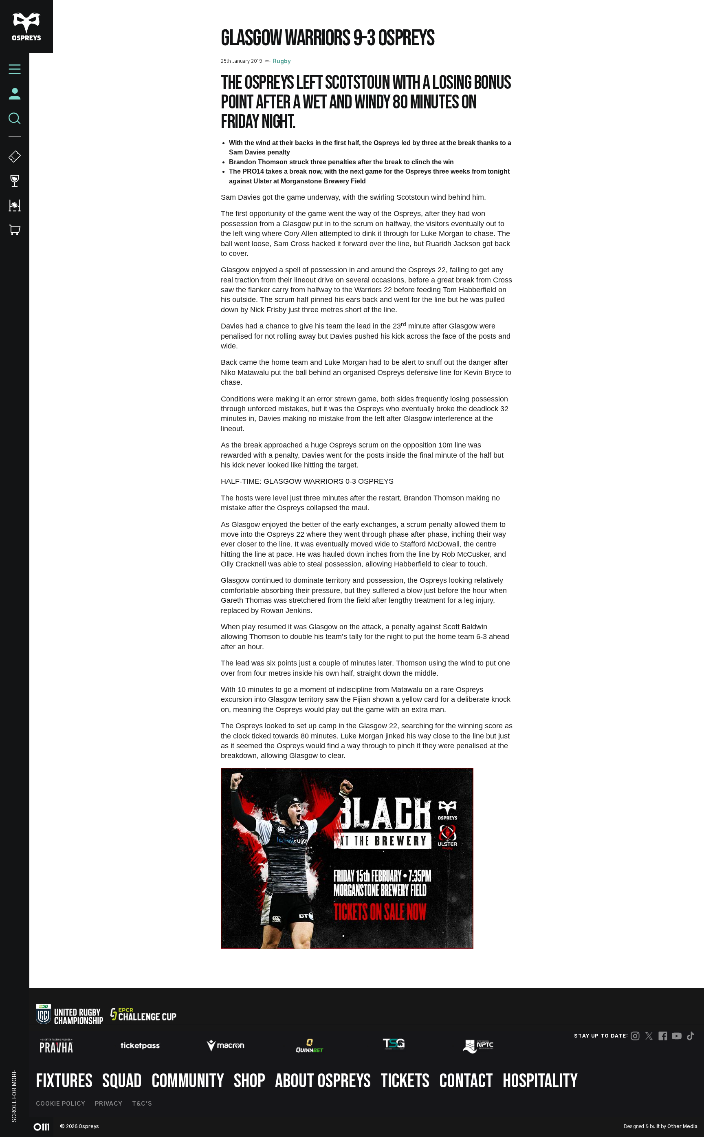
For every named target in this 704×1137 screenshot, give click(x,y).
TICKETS (405, 1081)
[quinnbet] (309, 1045)
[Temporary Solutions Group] (394, 1045)
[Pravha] (56, 1045)
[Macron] (225, 1045)
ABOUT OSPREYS (323, 1081)
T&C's (142, 1104)
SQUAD (122, 1081)
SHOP (249, 1081)
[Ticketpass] (140, 1046)
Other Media (682, 1126)
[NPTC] (478, 1045)
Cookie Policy (60, 1104)
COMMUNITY (188, 1081)
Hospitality (540, 1081)
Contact (466, 1081)
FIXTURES (64, 1081)
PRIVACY (108, 1104)
